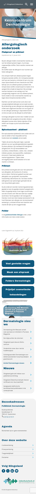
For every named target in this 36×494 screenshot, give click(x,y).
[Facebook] (3, 471)
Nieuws (8, 368)
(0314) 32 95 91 (9, 417)
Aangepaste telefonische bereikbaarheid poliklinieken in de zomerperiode (14, 388)
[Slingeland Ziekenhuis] (13, 4)
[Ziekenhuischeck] (19, 484)
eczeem (15, 138)
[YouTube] (16, 471)
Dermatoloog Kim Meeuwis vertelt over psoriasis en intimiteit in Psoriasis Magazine (16, 332)
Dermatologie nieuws (17, 323)
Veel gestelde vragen (18, 263)
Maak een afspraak (18, 272)
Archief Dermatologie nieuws (13, 363)
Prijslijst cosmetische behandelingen (18, 292)
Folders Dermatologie (18, 281)
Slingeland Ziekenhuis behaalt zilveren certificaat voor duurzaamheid (16, 381)
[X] (8, 471)
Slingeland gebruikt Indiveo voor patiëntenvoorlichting (14, 375)
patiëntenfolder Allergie (14, 215)
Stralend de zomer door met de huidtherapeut (13, 349)
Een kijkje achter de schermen (13, 338)
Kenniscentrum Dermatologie (18, 22)
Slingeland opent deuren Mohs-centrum (13, 343)
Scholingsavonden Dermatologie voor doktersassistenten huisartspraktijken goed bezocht (16, 357)
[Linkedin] (12, 471)
